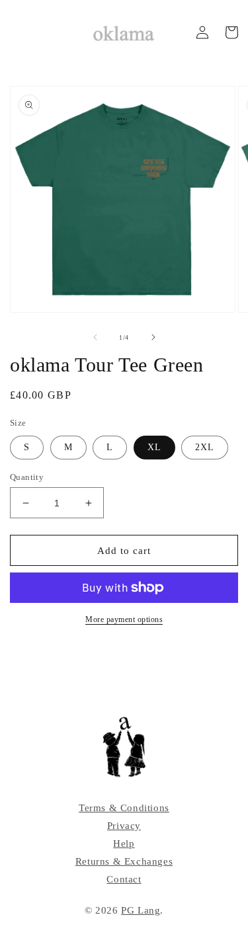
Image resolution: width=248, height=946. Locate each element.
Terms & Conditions (124, 808)
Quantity (27, 477)
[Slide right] (153, 337)
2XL (204, 447)
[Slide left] (95, 337)
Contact (123, 879)
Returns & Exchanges (124, 861)
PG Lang (140, 910)
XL (154, 447)
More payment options (124, 619)
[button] (231, 32)
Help (123, 843)
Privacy (124, 825)
